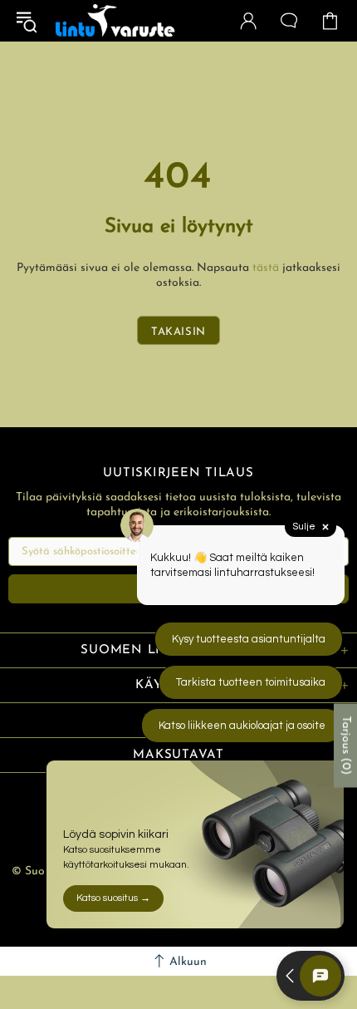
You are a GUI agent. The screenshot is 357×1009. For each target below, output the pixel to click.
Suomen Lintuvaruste (115, 21)
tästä (265, 268)
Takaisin (178, 332)
